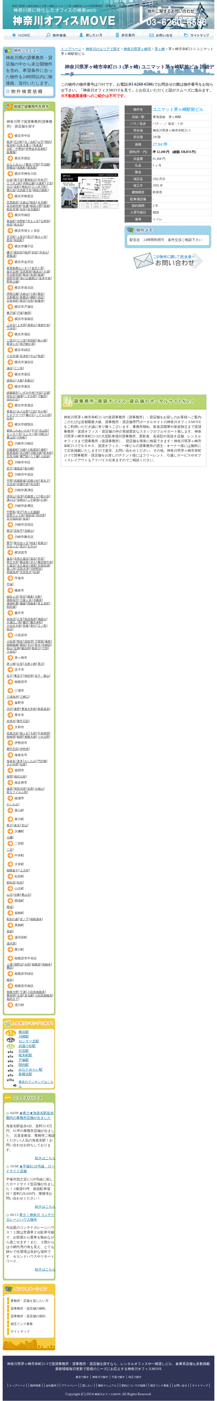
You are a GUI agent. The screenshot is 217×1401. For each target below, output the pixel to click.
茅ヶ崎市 (21, 658)
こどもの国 (43, 414)
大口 (9, 186)
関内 (48, 141)
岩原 (30, 788)
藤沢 (26, 622)
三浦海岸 (12, 696)
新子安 (18, 179)
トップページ (71, 49)
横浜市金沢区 (24, 262)
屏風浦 (11, 255)
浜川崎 (24, 452)
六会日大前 (14, 625)
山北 (9, 894)
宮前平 (18, 530)
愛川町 (19, 949)
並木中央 (45, 278)
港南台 (31, 325)
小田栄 (44, 456)
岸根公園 (28, 183)
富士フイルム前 (17, 792)
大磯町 (19, 831)
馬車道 (37, 145)
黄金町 (11, 221)
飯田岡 (25, 648)
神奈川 (25, 186)
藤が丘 (30, 414)
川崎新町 (12, 449)
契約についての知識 (133, 1385)
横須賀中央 (45, 562)
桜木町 (11, 145)
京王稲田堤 (14, 518)
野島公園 (12, 281)
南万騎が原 (27, 343)
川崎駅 (24, 1036)
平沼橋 (44, 164)
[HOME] (21, 37)
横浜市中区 (22, 136)
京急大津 (23, 568)
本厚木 (11, 721)
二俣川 (11, 340)
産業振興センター (18, 268)
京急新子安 (24, 190)
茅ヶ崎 (11, 663)
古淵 (20, 995)
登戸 (20, 511)
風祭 (48, 641)
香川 (40, 663)
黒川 (23, 546)
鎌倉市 (19, 590)
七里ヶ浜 (25, 599)
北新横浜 (12, 297)
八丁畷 (34, 456)
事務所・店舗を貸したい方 (30, 1301)
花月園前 (33, 209)
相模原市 (21, 682)
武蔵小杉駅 (27, 1046)
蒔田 (9, 224)
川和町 (21, 437)
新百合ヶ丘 (21, 542)
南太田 (18, 224)
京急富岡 (25, 271)
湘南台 (42, 619)
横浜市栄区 (22, 374)
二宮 (9, 849)
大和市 (19, 727)
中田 (39, 392)
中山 (33, 356)
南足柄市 (21, 782)
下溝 (23, 992)
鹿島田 (18, 468)
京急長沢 (25, 572)
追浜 (33, 558)
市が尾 (42, 411)
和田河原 (20, 788)
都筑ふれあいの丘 (18, 430)
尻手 (9, 468)
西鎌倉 (31, 603)
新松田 (11, 882)
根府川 (36, 648)
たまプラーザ (15, 414)
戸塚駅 (24, 1060)
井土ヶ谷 (33, 221)
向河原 (34, 484)
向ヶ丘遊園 (31, 511)
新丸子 (44, 480)
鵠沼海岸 (30, 619)
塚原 (9, 788)
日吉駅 (24, 1051)
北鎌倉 (37, 599)
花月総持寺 (14, 205)
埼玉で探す (135, 1377)
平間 (9, 480)
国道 (46, 205)
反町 (17, 186)
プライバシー (69, 1385)
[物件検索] (56, 37)
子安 (49, 183)
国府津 (28, 641)
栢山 (9, 648)
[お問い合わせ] (161, 37)
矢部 (27, 964)
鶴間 (20, 736)
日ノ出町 (30, 141)
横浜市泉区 (22, 386)
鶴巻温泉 (43, 708)
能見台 (37, 271)
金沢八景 (37, 268)
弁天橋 (42, 202)
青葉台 (11, 411)
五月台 (31, 546)
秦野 (17, 708)
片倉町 (40, 183)
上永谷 (11, 325)
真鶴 (9, 931)
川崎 (23, 449)
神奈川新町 (40, 190)
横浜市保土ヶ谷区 (27, 230)
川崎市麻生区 (24, 537)
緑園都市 (12, 392)
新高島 (31, 167)
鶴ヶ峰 (42, 340)
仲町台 (43, 434)
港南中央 (43, 325)
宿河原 (40, 515)
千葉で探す (118, 1377)
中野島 (11, 511)
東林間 (11, 995)
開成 (9, 906)
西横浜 (11, 167)
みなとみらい (15, 164)
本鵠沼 (11, 619)
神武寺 (28, 675)
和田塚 (11, 606)
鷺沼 (9, 530)
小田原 (11, 641)
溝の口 (11, 499)
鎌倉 (30, 596)
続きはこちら (45, 1158)
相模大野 (12, 992)
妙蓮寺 (39, 300)
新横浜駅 (25, 1074)
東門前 (24, 456)
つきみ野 (43, 736)
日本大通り (24, 145)
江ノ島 (42, 625)
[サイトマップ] (196, 37)
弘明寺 (44, 221)
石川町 (18, 141)
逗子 (9, 675)
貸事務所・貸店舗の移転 (28, 1308)
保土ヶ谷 (40, 236)
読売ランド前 (15, 515)
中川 (34, 430)
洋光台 (43, 252)
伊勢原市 (21, 743)
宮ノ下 (24, 919)
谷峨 (17, 894)
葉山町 (19, 810)
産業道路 (12, 452)
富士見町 (43, 603)
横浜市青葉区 (24, 405)
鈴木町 (47, 452)
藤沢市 (19, 613)
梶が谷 (44, 496)
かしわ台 (30, 761)
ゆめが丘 (12, 399)
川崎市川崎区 (24, 443)
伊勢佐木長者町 (36, 148)
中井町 (19, 855)
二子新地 (33, 499)
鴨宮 (20, 641)
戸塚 (20, 312)
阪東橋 (11, 152)
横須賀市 (21, 552)
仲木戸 (42, 179)
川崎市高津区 (24, 490)
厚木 (20, 761)
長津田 (24, 356)
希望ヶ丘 (12, 343)
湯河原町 (21, 937)
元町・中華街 (15, 148)
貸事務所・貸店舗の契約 (28, 1316)
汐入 (33, 562)
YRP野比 (36, 568)
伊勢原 (24, 748)
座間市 (19, 770)
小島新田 (33, 449)
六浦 (46, 271)
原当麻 (28, 995)
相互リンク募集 (22, 1324)
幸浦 (33, 274)
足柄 (17, 648)
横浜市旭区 (22, 334)
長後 (26, 625)
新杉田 (18, 252)
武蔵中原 (23, 484)
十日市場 (12, 356)
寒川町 (19, 819)
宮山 (24, 825)
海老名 (11, 761)
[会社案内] (125, 37)
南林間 (11, 736)
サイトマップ (20, 1331)
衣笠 (40, 558)
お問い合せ (180, 1385)
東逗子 (18, 675)
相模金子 (12, 870)
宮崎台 (21, 499)
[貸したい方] (91, 37)
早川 (30, 644)
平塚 (9, 584)
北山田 (43, 430)
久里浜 (11, 565)
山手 (40, 141)
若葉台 (42, 542)
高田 (40, 297)
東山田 (11, 437)
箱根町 (19, 913)
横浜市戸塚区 (24, 307)
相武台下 (12, 998)
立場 (46, 392)
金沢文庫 (12, 271)
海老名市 (21, 755)
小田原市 (21, 635)
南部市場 (12, 278)
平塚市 (19, 578)
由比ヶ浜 (12, 596)
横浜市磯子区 (24, 246)
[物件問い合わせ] (168, 267)
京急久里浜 (21, 558)
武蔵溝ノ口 (31, 496)
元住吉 (11, 484)
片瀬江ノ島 (14, 622)
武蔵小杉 (33, 480)
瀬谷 (9, 368)
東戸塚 (11, 312)
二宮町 (19, 843)
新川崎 (28, 468)
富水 (37, 644)
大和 (33, 733)
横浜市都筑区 (24, 424)
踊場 (20, 396)
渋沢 (9, 708)
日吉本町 (12, 300)
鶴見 (33, 202)
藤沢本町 (36, 622)
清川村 (19, 1005)
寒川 (9, 825)
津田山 (11, 496)
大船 (20, 380)
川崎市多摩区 (24, 506)
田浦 (36, 572)
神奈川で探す (100, 1377)
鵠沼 (9, 629)
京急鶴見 (12, 202)
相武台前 (20, 776)
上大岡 (21, 325)
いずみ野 (30, 396)
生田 (26, 518)
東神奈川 (30, 179)
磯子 (9, 252)
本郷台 (28, 380)
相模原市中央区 (26, 958)
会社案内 (51, 1385)
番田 (9, 967)
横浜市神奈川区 (26, 173)
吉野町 (21, 221)
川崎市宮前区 (24, 524)
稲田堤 (30, 515)
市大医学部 (14, 274)
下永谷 (11, 328)
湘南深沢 (12, 599)
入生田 (11, 651)
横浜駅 (24, 1032)
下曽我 (39, 641)
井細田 (46, 644)
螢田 (23, 644)
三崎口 (24, 696)
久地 (43, 499)
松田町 (19, 876)
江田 (33, 411)
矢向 (23, 209)
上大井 (24, 870)
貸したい (87, 1385)
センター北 (14, 434)
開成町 (19, 901)
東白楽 (11, 190)
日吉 (30, 300)
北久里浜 (23, 565)
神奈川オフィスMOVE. (107, 1394)
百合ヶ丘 (12, 546)
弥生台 (11, 396)
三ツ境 (21, 340)
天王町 (11, 236)
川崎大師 (36, 452)
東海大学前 (28, 708)
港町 (43, 449)
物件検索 (35, 1385)
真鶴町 (19, 925)
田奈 (9, 418)
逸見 (9, 558)
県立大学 (12, 562)
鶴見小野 (36, 205)
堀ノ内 (11, 568)
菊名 (40, 293)
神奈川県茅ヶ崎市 (137, 49)
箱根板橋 (12, 644)
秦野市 (19, 703)
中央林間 (43, 733)
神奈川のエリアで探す (103, 49)
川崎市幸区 (22, 462)
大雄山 (39, 788)
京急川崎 (12, 456)
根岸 (9, 141)
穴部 (45, 648)
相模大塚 (30, 736)
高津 (20, 496)
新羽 (23, 300)
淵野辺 (18, 964)
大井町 (19, 864)
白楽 (9, 179)
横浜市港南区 (24, 319)
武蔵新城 (20, 480)
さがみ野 (12, 764)
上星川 (21, 236)
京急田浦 (43, 565)
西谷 (9, 240)
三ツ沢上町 (14, 183)
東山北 (25, 894)
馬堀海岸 (12, 572)
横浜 (28, 164)
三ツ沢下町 (39, 186)
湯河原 (11, 943)
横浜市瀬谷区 (24, 362)
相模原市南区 (24, 986)
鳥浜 (26, 274)
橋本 (9, 979)
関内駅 (24, 1065)
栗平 (9, 542)
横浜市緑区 (22, 350)
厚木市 (19, 715)
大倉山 (24, 202)
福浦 (40, 274)
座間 (9, 776)
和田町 (18, 240)
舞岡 (27, 312)
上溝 (9, 964)
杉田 (35, 252)
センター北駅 (29, 1041)
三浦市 (19, 690)
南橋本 (46, 964)
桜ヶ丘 (24, 733)
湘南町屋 (12, 603)
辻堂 (20, 619)
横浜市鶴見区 (24, 196)
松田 (20, 882)
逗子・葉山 (42, 675)
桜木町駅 (25, 1055)
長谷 (23, 596)
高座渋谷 (12, 733)
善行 (33, 625)
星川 (30, 236)
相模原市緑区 (24, 974)
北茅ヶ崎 (30, 663)
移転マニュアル (107, 1385)
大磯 (9, 837)
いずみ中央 (27, 392)
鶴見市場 (12, 209)
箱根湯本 (36, 919)
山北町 (19, 888)
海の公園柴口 (28, 278)
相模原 (36, 964)
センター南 (30, 434)
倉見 (17, 825)
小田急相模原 (36, 992)
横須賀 (24, 562)
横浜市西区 (22, 158)
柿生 (33, 542)
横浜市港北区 (24, 287)
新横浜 (24, 297)
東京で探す (82, 1377)
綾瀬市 (19, 798)
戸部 (36, 164)
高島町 (21, 167)
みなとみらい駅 (31, 1069)
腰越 (23, 603)
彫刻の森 (12, 919)
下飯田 (42, 396)
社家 (23, 764)
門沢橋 (42, 761)
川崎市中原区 (24, 474)
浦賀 (33, 565)
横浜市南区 (22, 215)
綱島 (33, 297)
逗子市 (19, 669)
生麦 (26, 205)
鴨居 (40, 356)
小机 (33, 293)
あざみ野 (23, 411)
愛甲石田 (23, 721)
